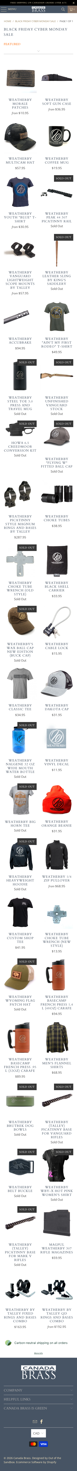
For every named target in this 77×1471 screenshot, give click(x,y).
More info (38, 1353)
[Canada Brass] (38, 9)
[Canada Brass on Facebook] (41, 1421)
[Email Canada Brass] (35, 1421)
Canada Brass (22, 1458)
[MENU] (2, 9)
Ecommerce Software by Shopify (36, 1462)
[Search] (63, 9)
